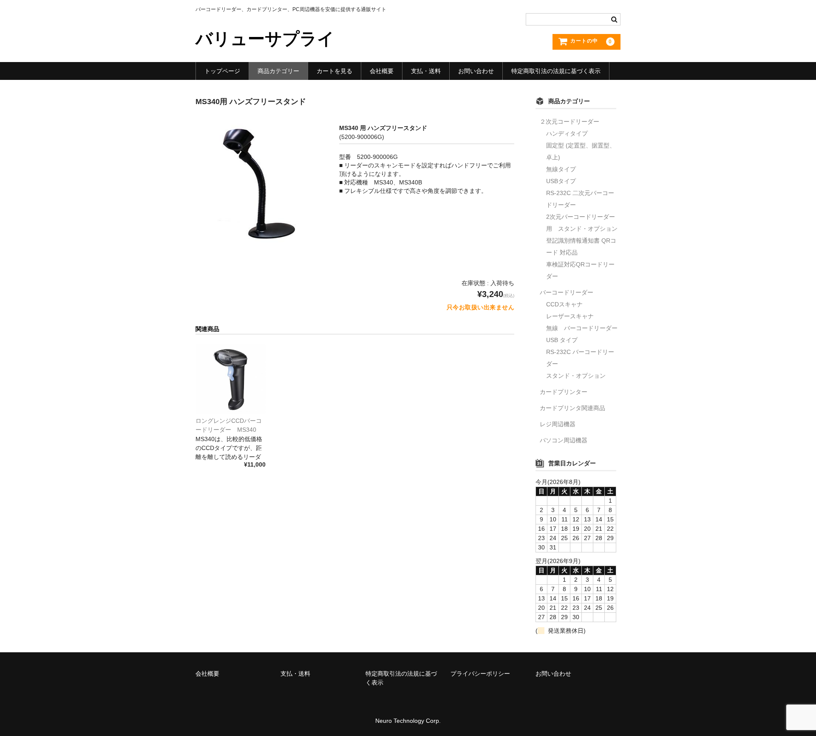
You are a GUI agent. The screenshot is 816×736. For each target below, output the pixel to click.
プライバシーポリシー (480, 673)
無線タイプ (561, 169)
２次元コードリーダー (569, 121)
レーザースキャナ (570, 316)
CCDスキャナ (564, 304)
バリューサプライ (265, 38)
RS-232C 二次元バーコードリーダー (580, 199)
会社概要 (382, 71)
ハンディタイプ (567, 133)
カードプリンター (563, 391)
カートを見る (334, 71)
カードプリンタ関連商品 (572, 408)
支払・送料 (426, 71)
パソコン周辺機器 (563, 440)
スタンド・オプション (576, 375)
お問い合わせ (476, 71)
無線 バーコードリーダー (582, 328)
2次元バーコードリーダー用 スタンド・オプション (582, 222)
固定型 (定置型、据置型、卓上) (580, 151)
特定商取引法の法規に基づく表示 (556, 71)
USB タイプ (562, 340)
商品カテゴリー (278, 71)
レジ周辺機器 (557, 424)
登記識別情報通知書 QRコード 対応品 (581, 246)
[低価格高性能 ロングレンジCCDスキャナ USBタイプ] (231, 379)
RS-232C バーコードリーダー (580, 357)
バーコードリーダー (566, 292)
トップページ (222, 71)
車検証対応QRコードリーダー (580, 270)
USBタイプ (561, 181)
